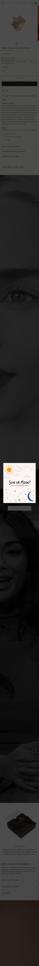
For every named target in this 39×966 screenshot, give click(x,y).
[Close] (33, 465)
